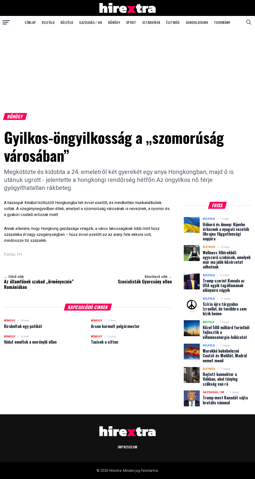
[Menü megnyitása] (6, 22)
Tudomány (222, 22)
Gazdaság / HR (90, 22)
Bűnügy (114, 22)
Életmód (173, 22)
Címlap (30, 22)
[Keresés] (249, 22)
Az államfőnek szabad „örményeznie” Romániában (39, 282)
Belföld (48, 22)
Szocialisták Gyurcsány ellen (145, 279)
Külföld (67, 22)
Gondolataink (197, 22)
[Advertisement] (127, 66)
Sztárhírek (151, 22)
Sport (131, 22)
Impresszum (127, 446)
